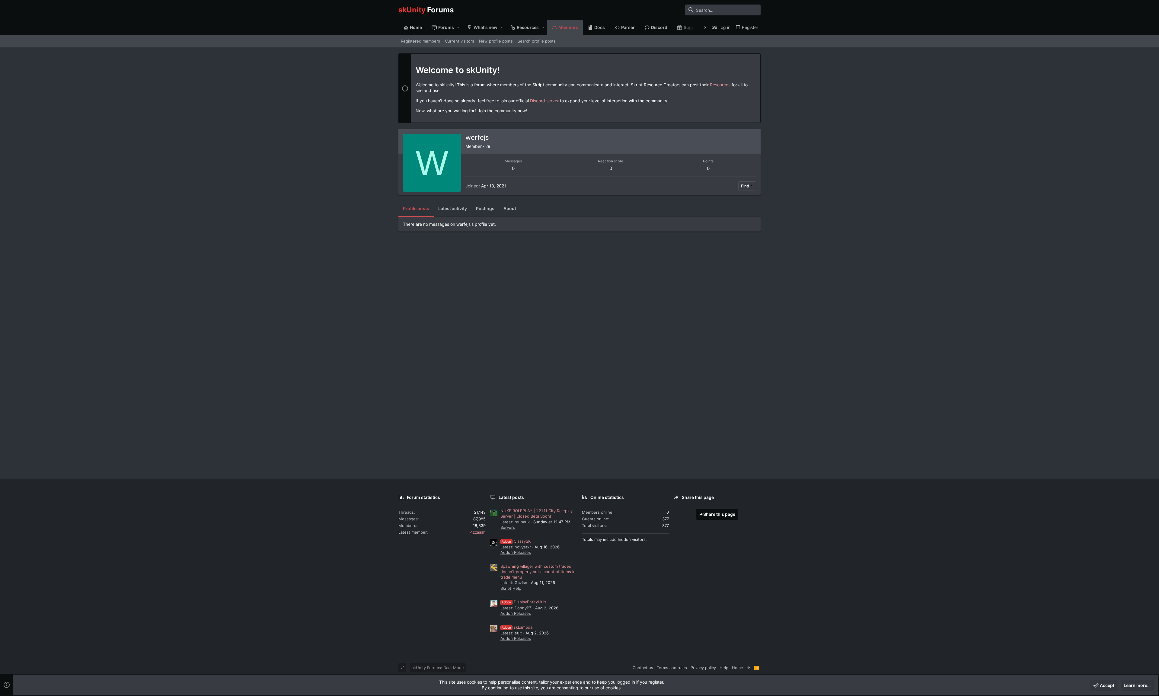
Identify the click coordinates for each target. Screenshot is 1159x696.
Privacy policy (703, 667)
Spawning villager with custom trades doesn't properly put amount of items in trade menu (538, 571)
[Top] (748, 667)
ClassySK (516, 541)
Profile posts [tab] (416, 208)
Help (724, 667)
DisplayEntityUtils (524, 601)
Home (737, 667)
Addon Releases (515, 552)
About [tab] (509, 208)
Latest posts (511, 497)
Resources (720, 84)
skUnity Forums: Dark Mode (438, 667)
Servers (507, 527)
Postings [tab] (485, 208)
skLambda (517, 627)
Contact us (643, 667)
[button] (458, 27)
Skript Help (510, 588)
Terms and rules (672, 667)
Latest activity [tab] (452, 208)
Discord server (544, 100)
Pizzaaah (477, 532)
